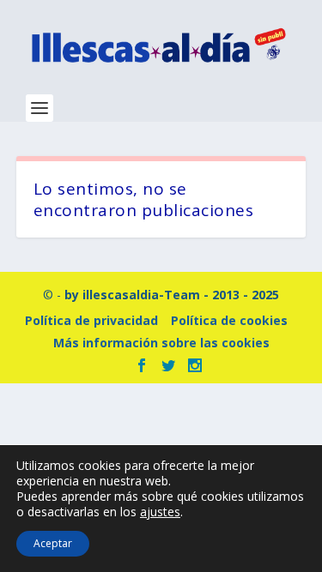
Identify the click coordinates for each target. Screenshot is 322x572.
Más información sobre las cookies (161, 342)
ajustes (160, 512)
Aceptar (52, 543)
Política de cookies (229, 320)
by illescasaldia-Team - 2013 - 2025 (171, 294)
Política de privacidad (91, 320)
